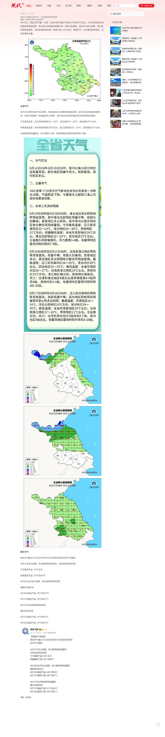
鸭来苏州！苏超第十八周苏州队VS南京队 (132, 39)
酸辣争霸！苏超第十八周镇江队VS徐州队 (132, 60)
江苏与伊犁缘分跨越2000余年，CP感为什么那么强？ (132, 112)
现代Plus (24, 13)
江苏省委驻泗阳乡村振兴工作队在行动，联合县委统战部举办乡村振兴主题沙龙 (132, 91)
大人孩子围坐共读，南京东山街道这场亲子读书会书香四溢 (132, 101)
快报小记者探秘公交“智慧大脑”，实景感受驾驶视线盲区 (131, 122)
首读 (32, 13)
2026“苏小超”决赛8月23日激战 (132, 29)
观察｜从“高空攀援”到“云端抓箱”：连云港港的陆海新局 (132, 81)
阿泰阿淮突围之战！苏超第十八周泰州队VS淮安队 (132, 50)
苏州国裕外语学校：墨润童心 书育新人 (132, 70)
